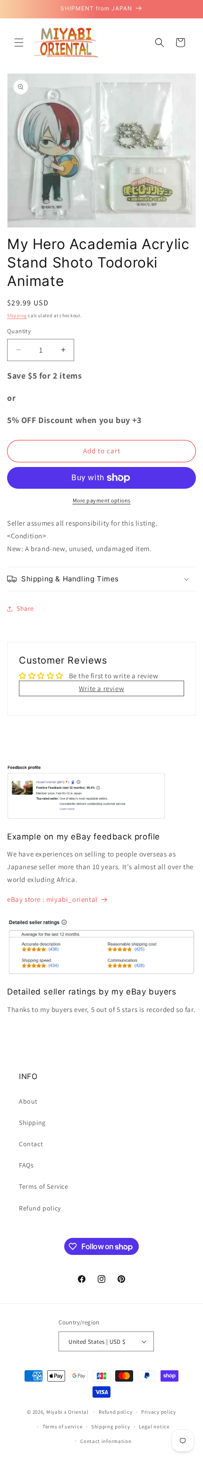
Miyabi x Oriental (67, 1412)
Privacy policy (158, 1412)
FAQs (26, 1165)
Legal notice (154, 1426)
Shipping (17, 315)
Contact (31, 1144)
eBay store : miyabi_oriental (52, 899)
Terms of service (62, 1426)
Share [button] (25, 608)
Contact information (105, 1441)
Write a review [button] (101, 688)
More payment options (102, 500)
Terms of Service (43, 1186)
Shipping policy (110, 1426)
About (28, 1101)
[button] (18, 42)
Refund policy (40, 1208)
